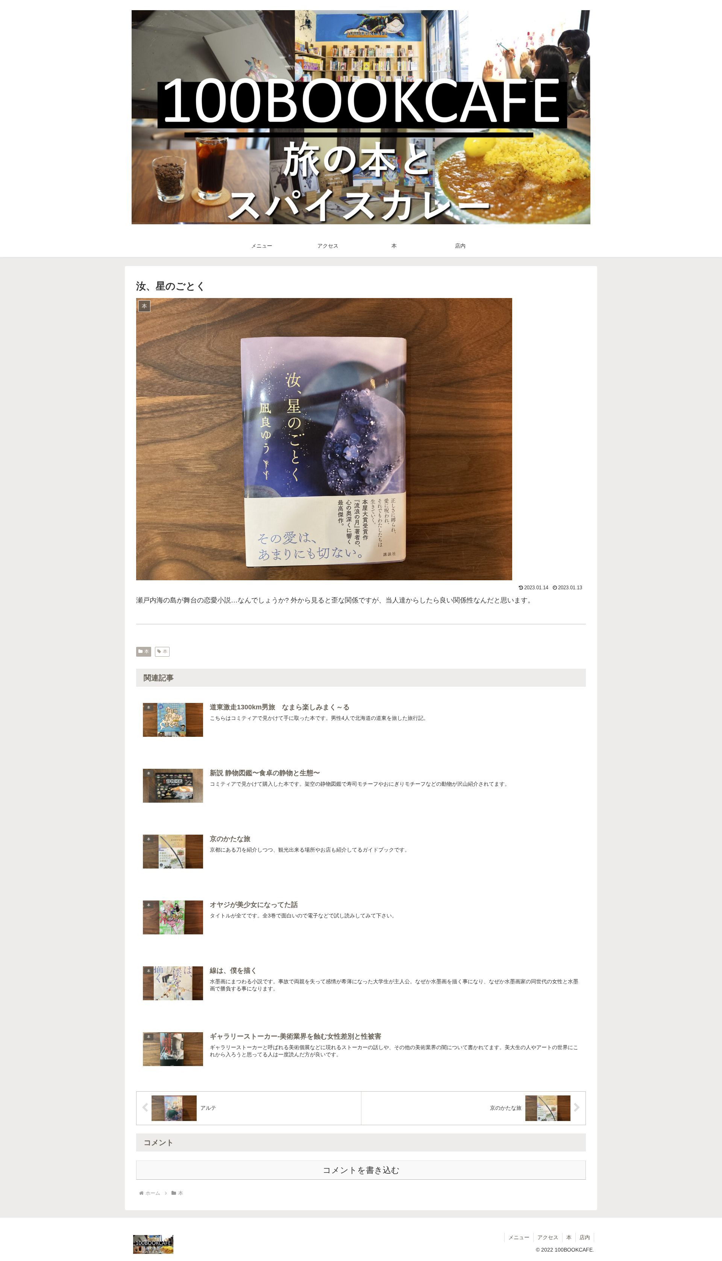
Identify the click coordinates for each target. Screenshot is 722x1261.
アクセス (547, 1237)
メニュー (518, 1237)
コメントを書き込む (361, 1170)
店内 (584, 1237)
